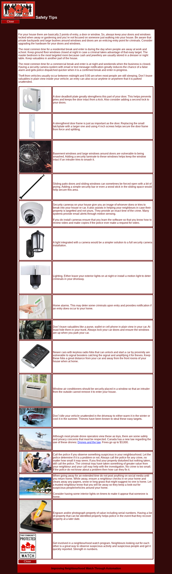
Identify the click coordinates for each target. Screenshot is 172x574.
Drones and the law (89, 442)
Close (10, 21)
